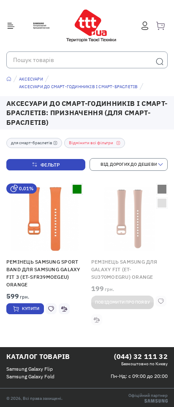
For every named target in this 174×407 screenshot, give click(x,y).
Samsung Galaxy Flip (29, 369)
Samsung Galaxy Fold (30, 376)
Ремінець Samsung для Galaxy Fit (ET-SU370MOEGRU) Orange (124, 269)
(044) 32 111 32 (141, 356)
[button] (44, 219)
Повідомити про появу (122, 302)
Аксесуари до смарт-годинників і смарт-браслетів (78, 86)
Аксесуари (31, 79)
